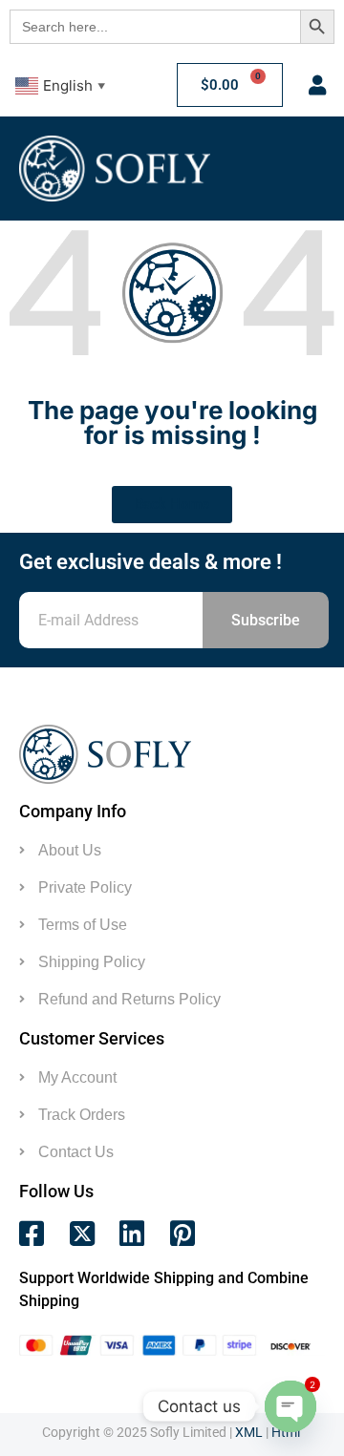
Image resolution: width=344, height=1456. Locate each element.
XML (249, 1432)
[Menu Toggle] (288, 168)
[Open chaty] (290, 1406)
